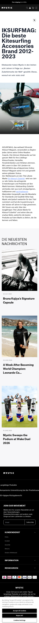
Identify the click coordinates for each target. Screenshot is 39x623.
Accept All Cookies (19, 611)
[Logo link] (6, 8)
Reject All (19, 615)
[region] (19, 610)
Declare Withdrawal (11, 552)
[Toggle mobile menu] (37, 8)
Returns (7, 549)
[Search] (27, 8)
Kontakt (7, 541)
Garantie (7, 545)
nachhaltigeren (22, 191)
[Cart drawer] (32, 8)
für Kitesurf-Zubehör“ (16, 178)
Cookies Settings (19, 620)
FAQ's (6, 537)
